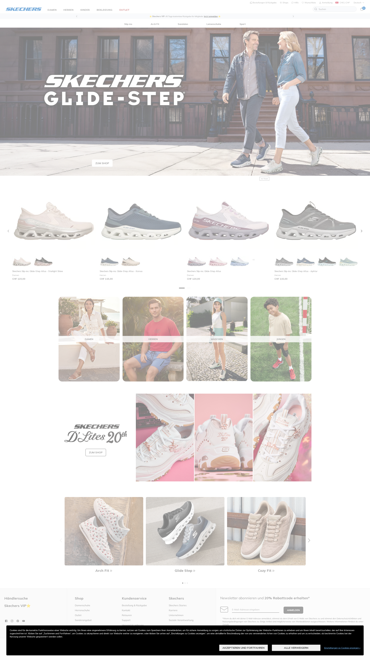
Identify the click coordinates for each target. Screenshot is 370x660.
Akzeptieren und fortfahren (243, 647)
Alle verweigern (296, 647)
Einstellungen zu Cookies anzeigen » (342, 647)
